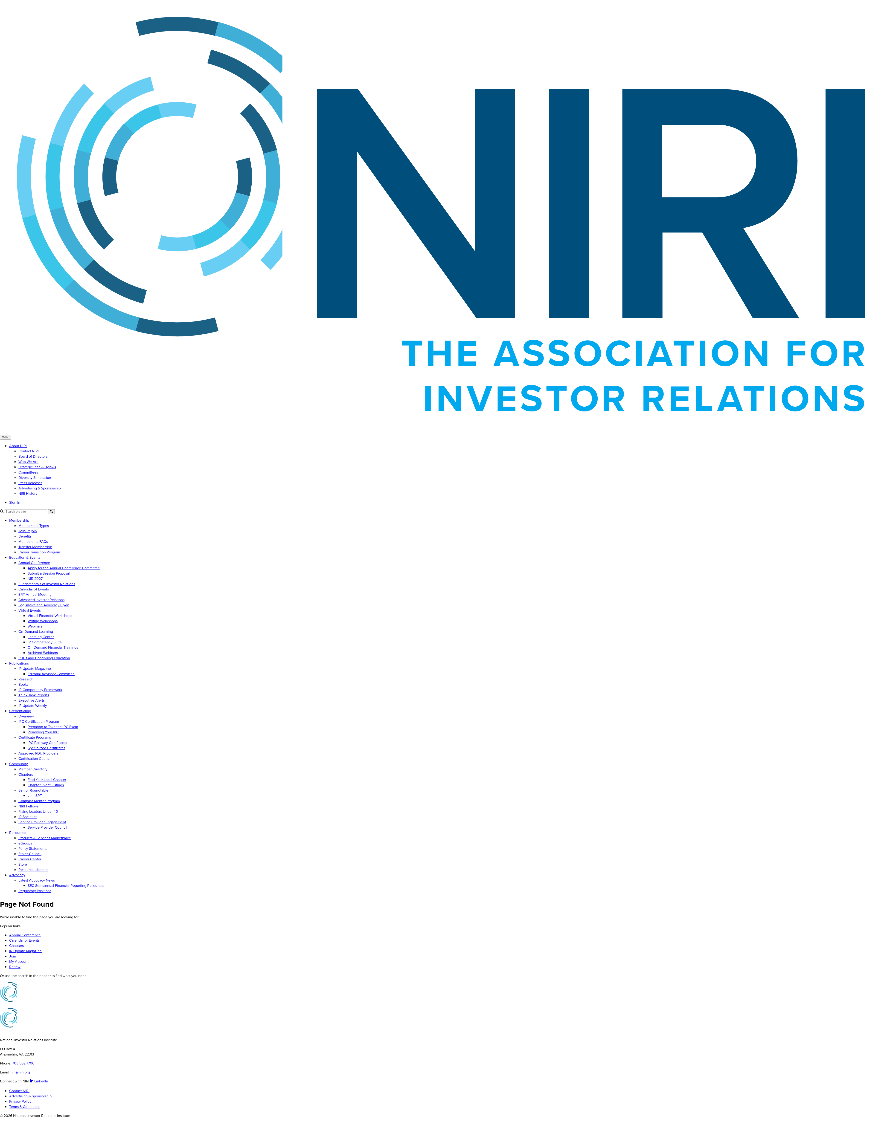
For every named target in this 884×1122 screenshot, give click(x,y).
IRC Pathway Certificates (47, 742)
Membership (19, 520)
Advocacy (17, 875)
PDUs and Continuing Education (44, 658)
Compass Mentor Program (39, 801)
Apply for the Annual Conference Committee (64, 568)
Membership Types (33, 525)
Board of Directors (32, 456)
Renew (14, 966)
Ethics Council (29, 853)
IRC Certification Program (38, 721)
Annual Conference (34, 562)
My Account (19, 961)
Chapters (25, 774)
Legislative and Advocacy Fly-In (43, 605)
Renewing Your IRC (43, 732)
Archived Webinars (43, 652)
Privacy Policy (20, 1101)
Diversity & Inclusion (34, 477)
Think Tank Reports (33, 695)
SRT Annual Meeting (35, 594)
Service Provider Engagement (42, 822)
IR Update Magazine (34, 668)
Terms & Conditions (24, 1106)
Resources (17, 832)
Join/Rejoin (27, 531)
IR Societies (27, 816)
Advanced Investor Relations (41, 599)
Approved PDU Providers (38, 753)
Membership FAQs (33, 541)
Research (25, 679)
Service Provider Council (47, 827)
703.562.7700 (23, 1063)
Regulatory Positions (34, 891)
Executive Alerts (31, 700)
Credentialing (20, 711)
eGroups (25, 843)
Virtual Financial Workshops (50, 615)
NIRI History (27, 493)
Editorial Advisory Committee (51, 674)
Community (18, 763)
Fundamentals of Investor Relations (46, 584)
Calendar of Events (33, 589)
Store (22, 864)
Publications (19, 663)
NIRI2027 (35, 578)
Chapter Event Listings (46, 785)
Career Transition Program (39, 552)
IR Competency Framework (40, 689)
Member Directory (32, 769)
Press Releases (30, 483)
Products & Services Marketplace (44, 838)
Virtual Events (29, 610)
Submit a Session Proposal (49, 573)
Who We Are (28, 461)
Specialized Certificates (46, 748)
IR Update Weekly (32, 705)
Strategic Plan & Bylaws (37, 467)
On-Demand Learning (35, 631)
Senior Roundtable (33, 790)
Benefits (25, 536)
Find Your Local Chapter (47, 779)
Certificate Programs (34, 737)
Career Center (29, 859)
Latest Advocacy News (36, 880)
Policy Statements (32, 848)
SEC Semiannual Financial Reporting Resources (66, 885)
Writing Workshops (43, 621)
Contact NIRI (28, 451)
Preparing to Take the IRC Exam (53, 726)
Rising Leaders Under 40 (38, 811)
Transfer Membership (35, 546)
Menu (5, 437)
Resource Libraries (33, 869)
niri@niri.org (20, 1072)
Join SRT (35, 795)
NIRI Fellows (28, 806)
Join (12, 956)
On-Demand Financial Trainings (53, 647)
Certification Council (34, 758)
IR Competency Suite (45, 642)
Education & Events (24, 557)
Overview (26, 716)
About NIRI (18, 445)
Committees (28, 472)
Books (23, 684)
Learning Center (41, 636)
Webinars (35, 626)
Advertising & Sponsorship (39, 488)
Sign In (14, 502)
